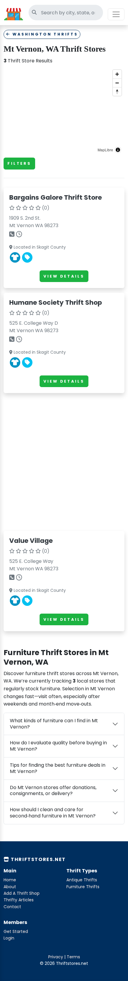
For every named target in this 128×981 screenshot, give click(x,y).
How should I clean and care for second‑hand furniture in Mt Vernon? (53, 812)
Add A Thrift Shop (22, 893)
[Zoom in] (117, 74)
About (10, 887)
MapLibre (105, 149)
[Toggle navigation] (116, 14)
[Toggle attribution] (117, 149)
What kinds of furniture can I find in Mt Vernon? (54, 723)
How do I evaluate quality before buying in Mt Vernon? (58, 745)
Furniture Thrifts (82, 887)
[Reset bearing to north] (117, 91)
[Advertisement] (64, 462)
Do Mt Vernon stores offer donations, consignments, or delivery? (53, 790)
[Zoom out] (117, 82)
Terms (73, 957)
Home (10, 880)
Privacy (55, 957)
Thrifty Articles (19, 900)
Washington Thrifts (44, 34)
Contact (12, 907)
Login (9, 938)
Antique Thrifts (81, 880)
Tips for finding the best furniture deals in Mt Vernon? (57, 768)
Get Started (16, 931)
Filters (19, 163)
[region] (64, 111)
